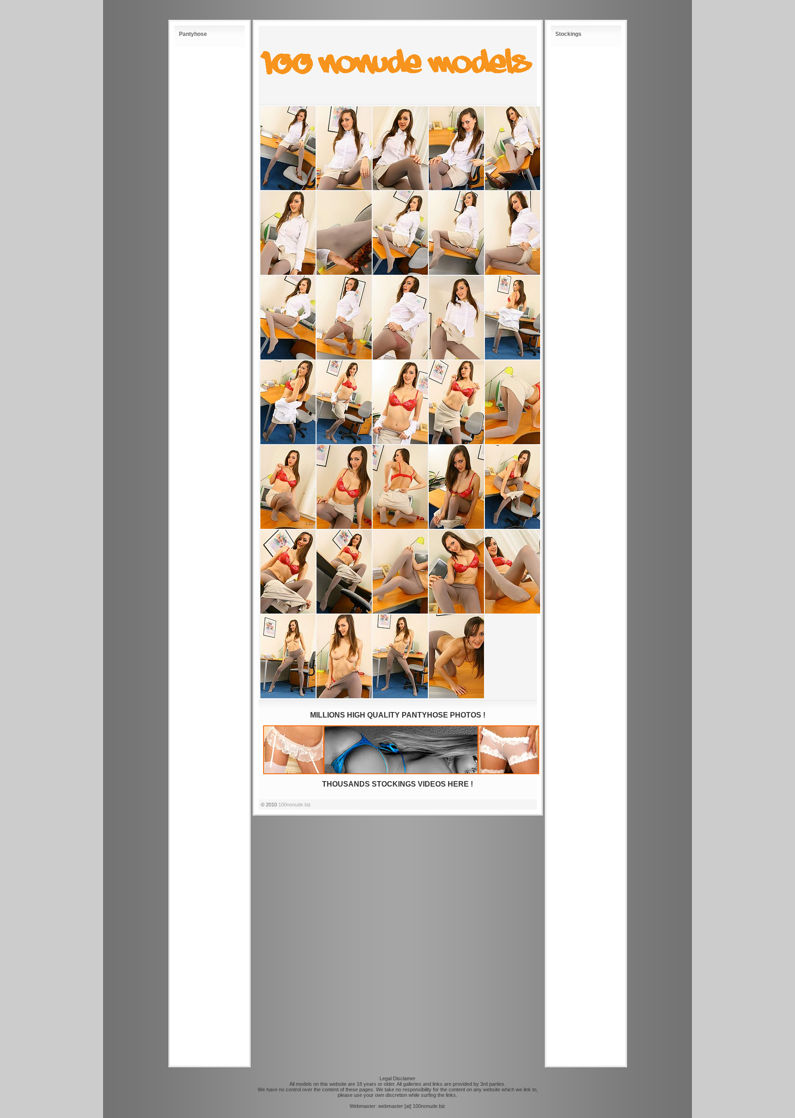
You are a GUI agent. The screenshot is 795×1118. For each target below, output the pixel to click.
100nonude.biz (294, 804)
